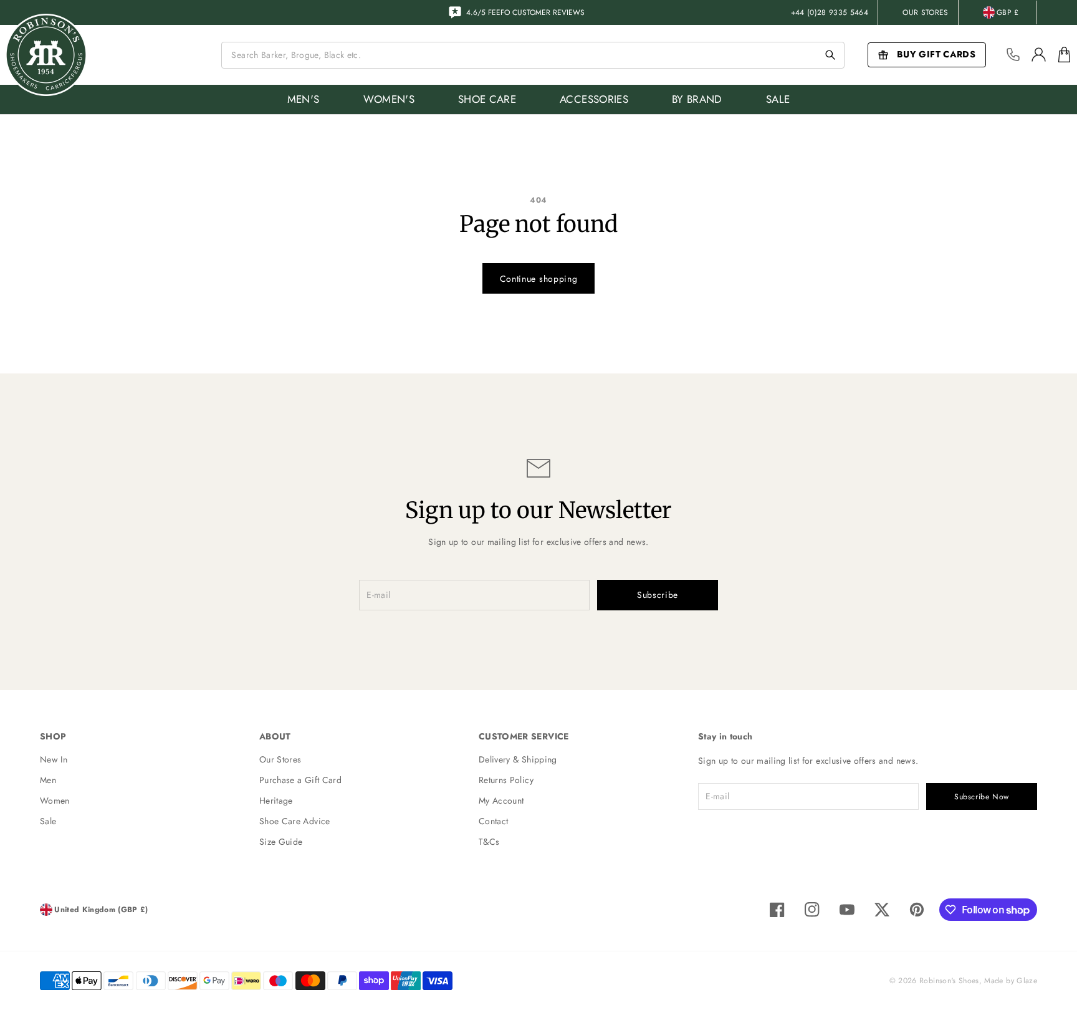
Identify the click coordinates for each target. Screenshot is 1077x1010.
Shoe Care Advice (294, 821)
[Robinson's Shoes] (46, 55)
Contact (493, 821)
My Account (501, 800)
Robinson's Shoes (949, 980)
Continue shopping (539, 278)
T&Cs (489, 841)
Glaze (1027, 980)
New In (53, 759)
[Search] (830, 55)
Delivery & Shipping (518, 759)
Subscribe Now (981, 796)
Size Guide (281, 841)
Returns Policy (506, 780)
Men (48, 780)
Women (55, 800)
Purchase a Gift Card (300, 780)
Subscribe (657, 595)
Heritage (276, 800)
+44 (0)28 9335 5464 (830, 12)
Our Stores (925, 12)
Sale (48, 821)
